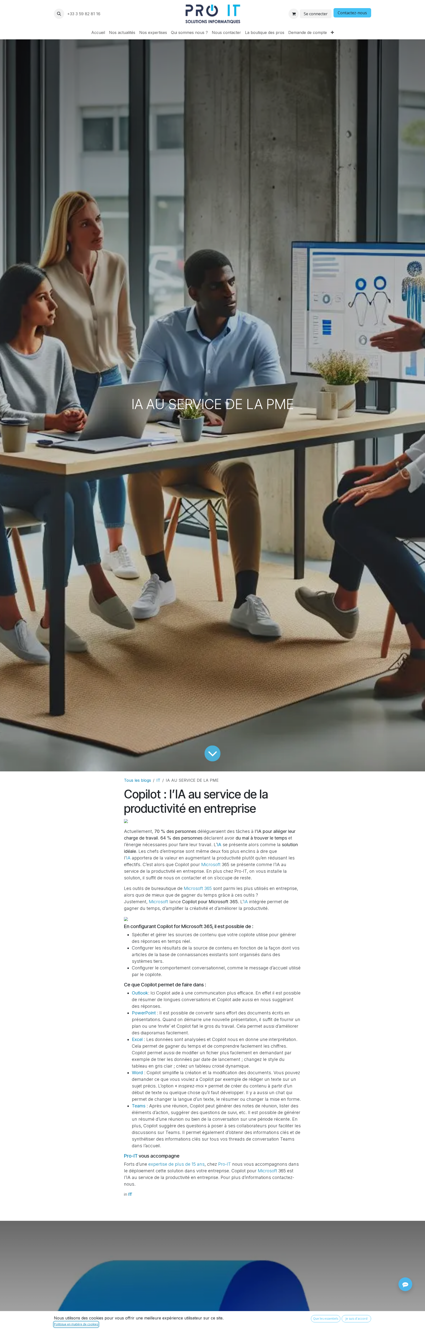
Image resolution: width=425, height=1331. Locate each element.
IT (158, 780)
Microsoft (211, 864)
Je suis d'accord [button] (356, 1318)
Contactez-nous (352, 12)
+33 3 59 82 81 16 (84, 13)
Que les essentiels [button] (325, 1318)
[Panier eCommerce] (293, 14)
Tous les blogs (137, 780)
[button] (59, 14)
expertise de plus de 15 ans (176, 1164)
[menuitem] (98, 32)
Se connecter (316, 13)
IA (128, 857)
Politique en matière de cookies (76, 1324)
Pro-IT (131, 1156)
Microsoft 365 (198, 888)
